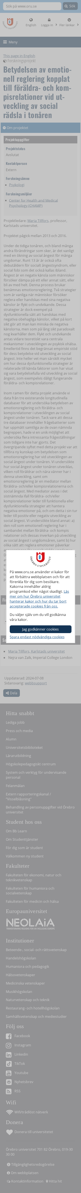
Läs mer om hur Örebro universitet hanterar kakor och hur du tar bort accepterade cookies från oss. (39, 599)
